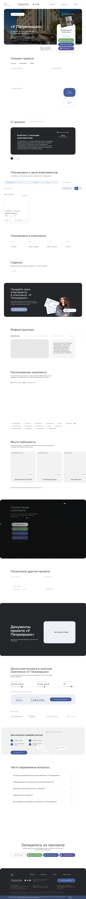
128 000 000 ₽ (17, 684)
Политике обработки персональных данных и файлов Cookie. (28, 897)
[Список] (80, 188)
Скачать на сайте (66, 36)
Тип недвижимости (10, 182)
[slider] (21, 686)
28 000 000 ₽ (43, 684)
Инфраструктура (67, 874)
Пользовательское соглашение (64, 885)
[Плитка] (76, 188)
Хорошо (69, 897)
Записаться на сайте (18, 855)
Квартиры (53, 4)
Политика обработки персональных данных (66, 886)
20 (64, 684)
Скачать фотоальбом (69, 92)
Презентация (64, 4)
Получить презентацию (66, 880)
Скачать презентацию (18, 220)
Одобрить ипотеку (19, 752)
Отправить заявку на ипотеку (60, 699)
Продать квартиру (19, 309)
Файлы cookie (60, 888)
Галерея (75, 4)
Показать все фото (69, 102)
